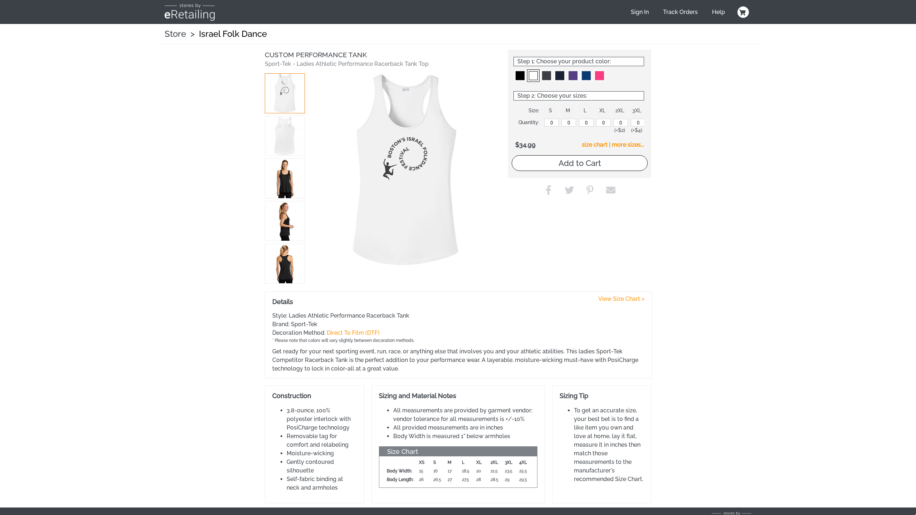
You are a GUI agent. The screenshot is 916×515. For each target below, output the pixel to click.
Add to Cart (580, 163)
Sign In (640, 12)
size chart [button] (595, 144)
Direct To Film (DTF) (353, 332)
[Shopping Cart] (742, 12)
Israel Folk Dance (233, 34)
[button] (284, 93)
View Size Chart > (621, 298)
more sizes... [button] (628, 144)
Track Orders (680, 12)
